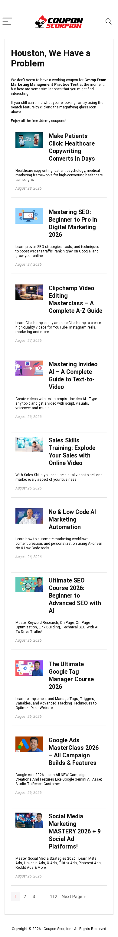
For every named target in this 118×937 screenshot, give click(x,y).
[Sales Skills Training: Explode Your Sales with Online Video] (29, 439)
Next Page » (74, 896)
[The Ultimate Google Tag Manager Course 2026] (29, 663)
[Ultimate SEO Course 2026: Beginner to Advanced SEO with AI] (29, 579)
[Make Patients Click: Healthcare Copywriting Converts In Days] (29, 135)
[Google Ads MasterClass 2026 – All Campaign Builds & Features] (29, 739)
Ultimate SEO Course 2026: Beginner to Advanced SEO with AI (75, 595)
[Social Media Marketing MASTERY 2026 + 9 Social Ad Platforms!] (29, 815)
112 (53, 896)
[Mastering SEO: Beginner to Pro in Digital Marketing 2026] (29, 211)
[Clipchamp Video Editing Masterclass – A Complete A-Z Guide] (29, 287)
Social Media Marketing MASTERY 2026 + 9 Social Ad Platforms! (75, 831)
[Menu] (7, 22)
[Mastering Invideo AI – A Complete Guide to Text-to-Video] (29, 363)
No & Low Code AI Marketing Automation (72, 520)
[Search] (108, 22)
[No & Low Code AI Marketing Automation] (29, 511)
